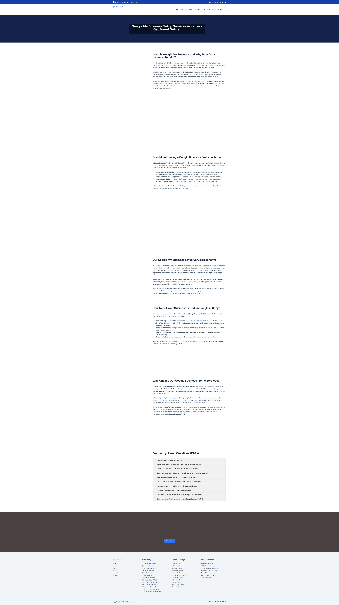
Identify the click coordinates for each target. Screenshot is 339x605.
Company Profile (177, 577)
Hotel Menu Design (178, 584)
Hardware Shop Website (150, 582)
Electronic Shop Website (150, 584)
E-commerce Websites (149, 564)
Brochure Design (177, 570)
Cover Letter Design (178, 587)
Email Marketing (206, 573)
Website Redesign (207, 564)
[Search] (225, 9)
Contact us (177, 412)
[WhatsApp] (225, 2)
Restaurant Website (148, 577)
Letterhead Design (178, 566)
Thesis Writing (206, 577)
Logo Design (176, 564)
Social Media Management (210, 568)
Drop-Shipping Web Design (151, 589)
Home (176, 9)
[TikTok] (217, 2)
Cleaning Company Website (151, 591)
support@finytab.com (121, 2)
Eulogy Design (176, 580)
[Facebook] (210, 2)
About (182, 9)
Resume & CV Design (179, 575)
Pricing (197, 9)
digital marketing (169, 398)
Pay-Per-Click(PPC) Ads (209, 570)
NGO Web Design (148, 568)
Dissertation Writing (208, 575)
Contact (219, 9)
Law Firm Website (148, 570)
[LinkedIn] (223, 2)
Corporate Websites (148, 566)
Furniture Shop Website (150, 580)
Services (189, 9)
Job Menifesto (176, 582)
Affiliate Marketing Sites (150, 587)
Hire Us (115, 570)
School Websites (147, 573)
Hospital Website (147, 575)
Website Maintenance (208, 566)
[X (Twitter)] (215, 2)
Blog (213, 9)
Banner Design (176, 573)
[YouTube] (220, 2)
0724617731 (135, 2)
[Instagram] (212, 2)
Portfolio (207, 9)
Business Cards (177, 568)
